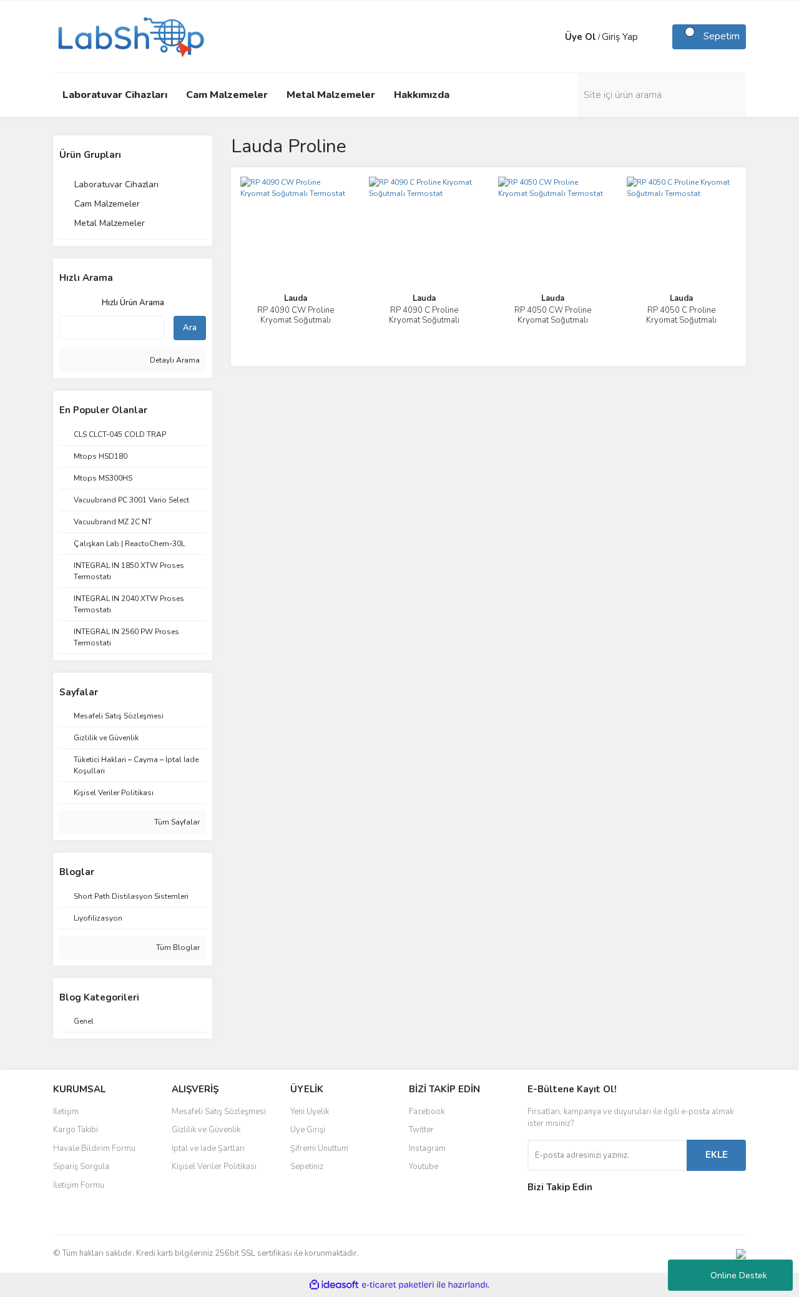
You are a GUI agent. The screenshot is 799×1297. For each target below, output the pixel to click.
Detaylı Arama (174, 360)
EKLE (716, 1154)
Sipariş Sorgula (81, 1166)
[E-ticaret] (397, 1284)
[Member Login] (552, 36)
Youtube (423, 1166)
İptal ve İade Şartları (208, 1148)
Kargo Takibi (75, 1129)
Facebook (426, 1111)
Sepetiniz (306, 1166)
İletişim (66, 1111)
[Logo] (130, 36)
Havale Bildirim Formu (94, 1148)
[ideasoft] (334, 1285)
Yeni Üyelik (309, 1111)
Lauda (295, 298)
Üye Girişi (307, 1129)
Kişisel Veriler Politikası (214, 1166)
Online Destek (738, 1275)
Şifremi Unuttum (319, 1148)
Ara (190, 327)
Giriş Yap (620, 37)
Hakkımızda (421, 95)
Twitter (421, 1129)
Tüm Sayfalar (176, 822)
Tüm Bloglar (177, 947)
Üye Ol (580, 37)
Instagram (427, 1148)
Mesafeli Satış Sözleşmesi (219, 1111)
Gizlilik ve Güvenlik (206, 1129)
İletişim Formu (78, 1185)
